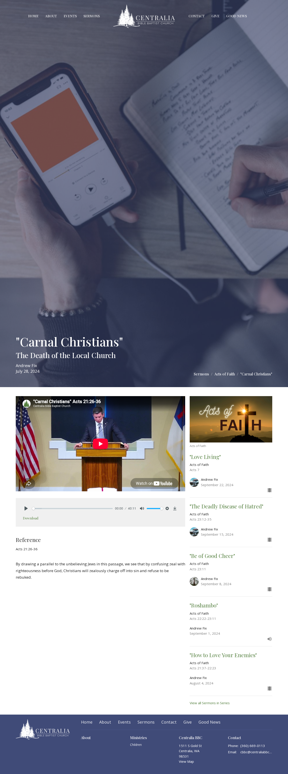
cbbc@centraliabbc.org (256, 752)
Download (30, 518)
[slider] (72, 508)
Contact (197, 16)
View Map (186, 761)
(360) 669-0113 (252, 745)
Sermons (91, 16)
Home (33, 16)
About (51, 16)
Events (70, 16)
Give (215, 16)
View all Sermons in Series (210, 703)
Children (136, 744)
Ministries (138, 737)
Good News (236, 16)
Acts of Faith (224, 374)
